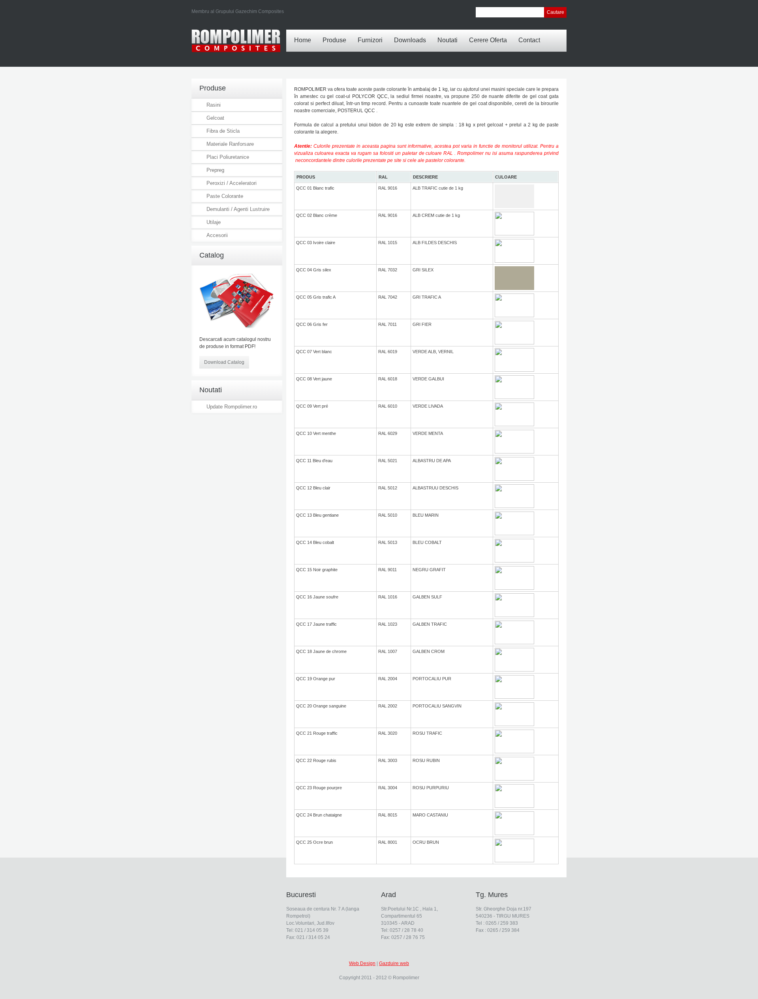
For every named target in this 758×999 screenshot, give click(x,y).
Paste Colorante (224, 196)
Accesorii (217, 235)
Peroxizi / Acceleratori (231, 183)
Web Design (362, 963)
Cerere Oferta (488, 40)
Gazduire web (394, 963)
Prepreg (215, 170)
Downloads (410, 40)
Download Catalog (224, 362)
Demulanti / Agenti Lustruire (238, 209)
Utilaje (213, 222)
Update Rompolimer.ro (231, 407)
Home (302, 40)
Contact (529, 40)
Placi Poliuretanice (227, 157)
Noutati (447, 40)
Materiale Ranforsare (230, 144)
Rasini (213, 105)
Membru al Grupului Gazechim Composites (237, 11)
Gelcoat (215, 118)
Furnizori (370, 40)
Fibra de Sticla (223, 131)
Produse (334, 40)
